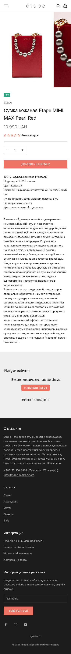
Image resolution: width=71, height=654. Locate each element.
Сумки (8, 495)
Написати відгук (35, 388)
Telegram (35, 470)
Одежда (9, 514)
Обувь (7, 507)
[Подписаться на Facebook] (6, 624)
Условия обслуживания (18, 553)
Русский (34, 636)
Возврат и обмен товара (19, 547)
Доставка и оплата (15, 559)
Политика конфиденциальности (23, 540)
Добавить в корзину (35, 164)
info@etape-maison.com (19, 474)
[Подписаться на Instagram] (15, 624)
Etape (8, 102)
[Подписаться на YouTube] (25, 624)
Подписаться (18, 610)
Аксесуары (10, 501)
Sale (6, 520)
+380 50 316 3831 (15, 470)
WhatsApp (49, 470)
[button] (12, 135)
